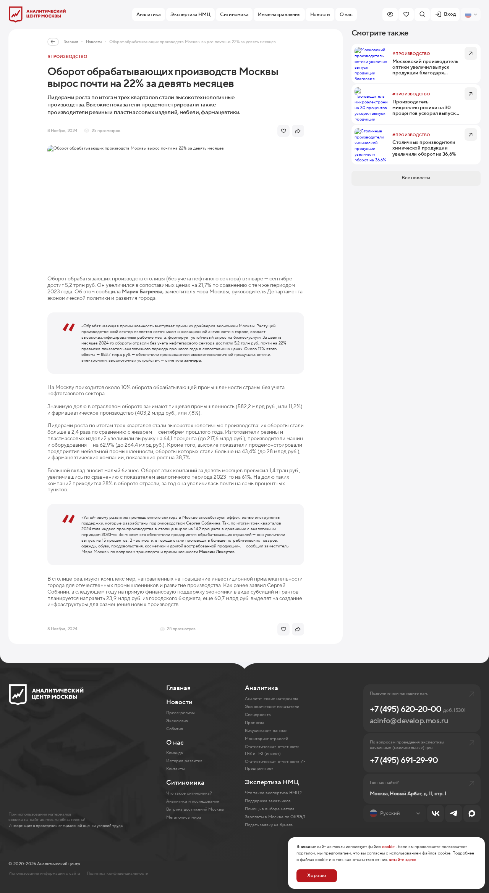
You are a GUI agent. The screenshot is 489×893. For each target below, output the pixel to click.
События (174, 729)
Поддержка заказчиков (268, 801)
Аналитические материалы (271, 699)
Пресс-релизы (180, 713)
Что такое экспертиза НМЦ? (273, 793)
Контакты (175, 769)
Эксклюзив (177, 721)
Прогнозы (254, 723)
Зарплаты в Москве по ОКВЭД (275, 817)
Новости (94, 41)
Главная (71, 41)
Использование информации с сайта (44, 873)
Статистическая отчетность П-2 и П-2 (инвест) (272, 750)
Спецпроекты (258, 715)
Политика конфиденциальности (117, 873)
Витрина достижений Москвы (195, 809)
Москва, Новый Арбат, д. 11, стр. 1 (408, 794)
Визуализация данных (266, 731)
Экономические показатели (272, 707)
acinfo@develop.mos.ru (409, 721)
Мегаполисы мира (183, 817)
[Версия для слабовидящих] (389, 14)
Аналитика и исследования (192, 801)
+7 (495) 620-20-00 (418, 709)
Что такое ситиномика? (189, 793)
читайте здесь (402, 859)
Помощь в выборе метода (270, 809)
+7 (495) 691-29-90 (404, 760)
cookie (388, 847)
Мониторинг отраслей (266, 739)
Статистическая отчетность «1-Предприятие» (275, 765)
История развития (184, 761)
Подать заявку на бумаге (269, 825)
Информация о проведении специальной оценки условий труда (65, 826)
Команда (174, 753)
